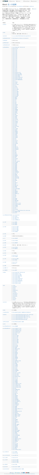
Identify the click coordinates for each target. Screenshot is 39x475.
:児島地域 (15, 104)
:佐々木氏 (15, 90)
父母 (4, 258)
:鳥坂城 (14, 199)
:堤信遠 (14, 117)
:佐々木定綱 (15, 89)
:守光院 (14, 371)
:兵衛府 (14, 105)
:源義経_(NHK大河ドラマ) (17, 408)
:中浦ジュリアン (16, 333)
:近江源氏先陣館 (16, 188)
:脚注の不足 (15, 217)
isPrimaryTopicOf (6, 321)
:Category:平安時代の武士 (17, 77)
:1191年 (14, 61)
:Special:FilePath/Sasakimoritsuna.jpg (19, 319)
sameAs (5, 466)
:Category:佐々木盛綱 (16, 73)
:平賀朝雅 (15, 143)
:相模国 (14, 174)
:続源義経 (15, 419)
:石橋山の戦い (15, 176)
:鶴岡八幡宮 (15, 200)
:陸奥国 (14, 198)
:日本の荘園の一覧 (16, 401)
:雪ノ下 (14, 442)
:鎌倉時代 (15, 192)
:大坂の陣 (15, 119)
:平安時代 (15, 135)
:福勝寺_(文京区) (16, 415)
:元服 (14, 103)
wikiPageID (5, 40)
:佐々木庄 (15, 48)
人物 (5, 457)
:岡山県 (14, 129)
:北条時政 (15, 358)
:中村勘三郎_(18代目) (16, 329)
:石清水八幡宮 (15, 177)
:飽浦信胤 (15, 444)
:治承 (14, 159)
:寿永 (14, 127)
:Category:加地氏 (16, 277)
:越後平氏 (15, 447)
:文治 (14, 151)
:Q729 (14, 298)
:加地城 (14, 354)
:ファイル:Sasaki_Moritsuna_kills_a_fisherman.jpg (21, 210)
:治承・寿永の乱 (16, 161)
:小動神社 (15, 379)
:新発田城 (15, 395)
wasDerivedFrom (6, 312)
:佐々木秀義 (15, 91)
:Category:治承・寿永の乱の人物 (18, 47)
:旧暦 (14, 152)
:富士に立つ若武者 (16, 372)
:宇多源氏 (15, 122)
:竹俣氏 (14, 417)
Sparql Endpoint (34, 1)
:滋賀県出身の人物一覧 (17, 411)
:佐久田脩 (15, 346)
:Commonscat (15, 214)
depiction (4, 314)
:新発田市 (15, 396)
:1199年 (14, 67)
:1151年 (14, 49)
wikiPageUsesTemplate (7, 214)
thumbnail (5, 35)
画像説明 (5, 270)
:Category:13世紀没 (16, 204)
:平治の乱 (15, 140)
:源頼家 (14, 168)
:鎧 (14, 194)
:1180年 (14, 53)
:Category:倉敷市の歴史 (17, 74)
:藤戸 (14, 183)
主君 (4, 222)
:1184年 (14, 55)
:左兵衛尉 (15, 206)
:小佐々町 (15, 378)
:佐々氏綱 (15, 345)
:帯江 (14, 388)
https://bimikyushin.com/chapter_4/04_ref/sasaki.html (20, 38)
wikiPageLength (6, 42)
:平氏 (14, 138)
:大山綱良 (15, 364)
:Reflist (14, 216)
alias (4, 32)
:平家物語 (15, 137)
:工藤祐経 (15, 132)
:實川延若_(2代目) (16, 376)
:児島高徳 (15, 349)
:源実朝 (14, 163)
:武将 (14, 157)
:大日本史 (15, 366)
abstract (4, 24)
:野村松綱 (15, 437)
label (4, 310)
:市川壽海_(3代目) (16, 384)
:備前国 (14, 98)
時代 (4, 247)
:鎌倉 (14, 189)
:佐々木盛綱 (16, 466)
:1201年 (14, 68)
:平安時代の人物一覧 (16, 449)
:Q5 (13, 297)
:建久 (14, 144)
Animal (9, 6)
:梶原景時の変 (15, 403)
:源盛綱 (14, 406)
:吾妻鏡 (14, 111)
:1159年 (14, 50)
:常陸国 (14, 134)
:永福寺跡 (15, 158)
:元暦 (14, 102)
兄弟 (4, 226)
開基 (5, 464)
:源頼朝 (14, 169)
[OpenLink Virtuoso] (11, 472)
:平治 (14, 139)
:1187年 (14, 59)
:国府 (14, 114)
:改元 (14, 150)
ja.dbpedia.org (31, 6)
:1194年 (14, 65)
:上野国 (14, 83)
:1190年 (14, 60)
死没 (4, 250)
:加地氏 (14, 108)
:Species (14, 291)
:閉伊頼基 (15, 441)
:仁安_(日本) (15, 84)
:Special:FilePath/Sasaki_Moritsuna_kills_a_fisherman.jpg (22, 314)
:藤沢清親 (15, 429)
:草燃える (15, 182)
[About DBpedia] (5, 1)
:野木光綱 (15, 436)
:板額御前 (15, 155)
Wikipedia (13, 473)
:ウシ (14, 80)
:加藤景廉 (15, 109)
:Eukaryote (14, 286)
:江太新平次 (15, 405)
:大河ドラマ (15, 120)
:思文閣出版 (15, 149)
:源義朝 (14, 165)
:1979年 (14, 71)
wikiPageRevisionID (6, 44)
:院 (14, 197)
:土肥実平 (15, 115)
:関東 (14, 195)
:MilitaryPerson (15, 290)
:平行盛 (14, 141)
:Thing (13, 285)
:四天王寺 (15, 113)
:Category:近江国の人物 (17, 78)
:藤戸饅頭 (15, 427)
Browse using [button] (12, 1)
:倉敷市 (14, 97)
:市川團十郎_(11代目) (16, 383)
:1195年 (14, 66)
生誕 (4, 262)
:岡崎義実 (15, 131)
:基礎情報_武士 (16, 219)
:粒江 (14, 418)
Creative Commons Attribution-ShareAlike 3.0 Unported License (27, 473)
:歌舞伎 (14, 156)
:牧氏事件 (15, 170)
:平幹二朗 (15, 390)
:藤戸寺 (14, 426)
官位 (4, 240)
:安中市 (14, 123)
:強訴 (14, 394)
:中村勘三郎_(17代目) (16, 328)
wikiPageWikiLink (6, 47)
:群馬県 (14, 180)
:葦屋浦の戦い (15, 421)
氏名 (4, 252)
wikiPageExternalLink (6, 38)
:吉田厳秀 (15, 205)
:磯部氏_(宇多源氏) (16, 414)
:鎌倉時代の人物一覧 (16, 438)
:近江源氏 (15, 433)
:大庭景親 (15, 365)
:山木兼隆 (15, 128)
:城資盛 (14, 116)
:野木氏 (14, 448)
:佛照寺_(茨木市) (16, 348)
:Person (14, 287)
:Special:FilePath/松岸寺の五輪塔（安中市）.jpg (21, 316)
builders (5, 451)
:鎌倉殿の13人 (15, 193)
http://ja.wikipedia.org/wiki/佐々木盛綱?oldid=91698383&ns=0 (21, 312)
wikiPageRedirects (6, 326)
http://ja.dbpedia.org (20, 6)
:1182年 (14, 54)
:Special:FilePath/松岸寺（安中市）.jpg (19, 318)
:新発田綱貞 (15, 399)
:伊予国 (14, 334)
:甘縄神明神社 (15, 171)
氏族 (4, 255)
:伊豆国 (14, 86)
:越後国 (14, 186)
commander (6, 455)
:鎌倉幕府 (15, 191)
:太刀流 (14, 367)
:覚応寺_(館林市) (16, 430)
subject (4, 272)
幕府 (4, 242)
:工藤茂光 (15, 133)
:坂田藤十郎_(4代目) (16, 360)
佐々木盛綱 (12, 4)
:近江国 (14, 187)
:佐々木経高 (15, 92)
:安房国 (14, 125)
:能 (14, 181)
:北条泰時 (15, 110)
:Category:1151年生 (16, 203)
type (4, 285)
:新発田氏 (15, 397)
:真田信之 (15, 175)
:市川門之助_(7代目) (16, 387)
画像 (4, 265)
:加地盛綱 (15, 326)
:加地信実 (15, 107)
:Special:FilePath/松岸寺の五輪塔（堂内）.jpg (20, 315)
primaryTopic (5, 468)
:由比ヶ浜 (15, 173)
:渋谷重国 (15, 162)
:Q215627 (14, 296)
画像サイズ (5, 267)
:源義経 (14, 167)
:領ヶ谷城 (15, 443)
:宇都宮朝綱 (15, 370)
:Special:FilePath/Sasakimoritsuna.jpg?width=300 (21, 35)
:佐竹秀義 (15, 96)
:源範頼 (14, 407)
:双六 (14, 207)
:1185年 (14, 56)
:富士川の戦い (15, 126)
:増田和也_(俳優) (16, 211)
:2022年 (14, 201)
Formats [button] (18, 1)
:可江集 (14, 359)
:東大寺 (14, 153)
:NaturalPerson (15, 293)
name (4, 323)
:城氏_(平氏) (15, 361)
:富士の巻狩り (15, 373)
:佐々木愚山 (15, 336)
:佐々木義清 (15, 229)
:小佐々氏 (15, 377)
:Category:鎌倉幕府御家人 (17, 79)
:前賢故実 (15, 352)
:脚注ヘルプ (15, 218)
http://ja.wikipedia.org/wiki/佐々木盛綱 (18, 321)
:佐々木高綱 (15, 95)
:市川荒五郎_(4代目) (16, 385)
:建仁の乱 (15, 146)
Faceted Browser (27, 1)
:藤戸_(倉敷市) (15, 424)
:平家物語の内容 (16, 389)
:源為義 (14, 164)
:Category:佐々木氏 (16, 72)
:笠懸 (14, 179)
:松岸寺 (14, 212)
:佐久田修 (15, 209)
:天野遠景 (15, 121)
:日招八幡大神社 (16, 400)
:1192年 (14, 62)
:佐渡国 (14, 347)
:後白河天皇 (15, 147)
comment (5, 302)
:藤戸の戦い (15, 185)
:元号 (14, 101)
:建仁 (14, 145)
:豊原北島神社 (15, 431)
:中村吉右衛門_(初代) (16, 330)
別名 (4, 233)
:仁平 (14, 85)
